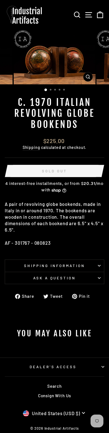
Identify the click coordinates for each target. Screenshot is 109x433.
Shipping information (54, 265)
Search (54, 386)
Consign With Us (54, 395)
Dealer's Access (53, 367)
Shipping (31, 147)
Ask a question (54, 278)
